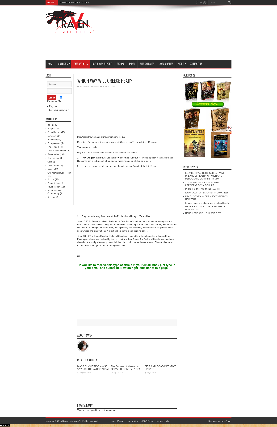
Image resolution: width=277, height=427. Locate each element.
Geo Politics (53, 158)
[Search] (229, 2)
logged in (94, 410)
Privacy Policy (116, 421)
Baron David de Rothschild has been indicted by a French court (123, 236)
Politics (50, 179)
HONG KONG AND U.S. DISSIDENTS (203, 213)
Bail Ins (51, 125)
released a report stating (153, 221)
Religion (51, 197)
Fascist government (56, 150)
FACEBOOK (53, 147)
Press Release (54, 183)
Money (50, 169)
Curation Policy (163, 421)
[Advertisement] (173, 33)
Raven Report (53, 187)
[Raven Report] (70, 32)
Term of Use (132, 421)
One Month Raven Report (59, 173)
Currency (51, 136)
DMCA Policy (147, 421)
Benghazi (51, 128)
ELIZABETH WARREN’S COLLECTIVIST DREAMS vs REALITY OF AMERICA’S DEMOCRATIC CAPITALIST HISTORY (204, 176)
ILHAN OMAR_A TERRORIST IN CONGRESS (207, 193)
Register (53, 106)
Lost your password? (58, 110)
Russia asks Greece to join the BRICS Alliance (115, 152)
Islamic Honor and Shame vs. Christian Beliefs (207, 203)
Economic (85, 87)
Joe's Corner (53, 165)
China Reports (54, 132)
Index (132, 64)
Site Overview (147, 64)
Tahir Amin (225, 421)
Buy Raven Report (102, 64)
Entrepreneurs (53, 143)
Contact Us (196, 64)
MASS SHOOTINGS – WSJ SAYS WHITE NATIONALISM (93, 367)
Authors (63, 64)
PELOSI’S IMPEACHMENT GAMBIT (202, 189)
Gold (49, 162)
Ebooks (120, 64)
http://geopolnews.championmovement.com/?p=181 (101, 137)
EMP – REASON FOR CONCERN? (75, 2)
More (181, 64)
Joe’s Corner (166, 64)
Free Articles (81, 64)
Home (50, 64)
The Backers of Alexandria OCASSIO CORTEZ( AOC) (125, 367)
